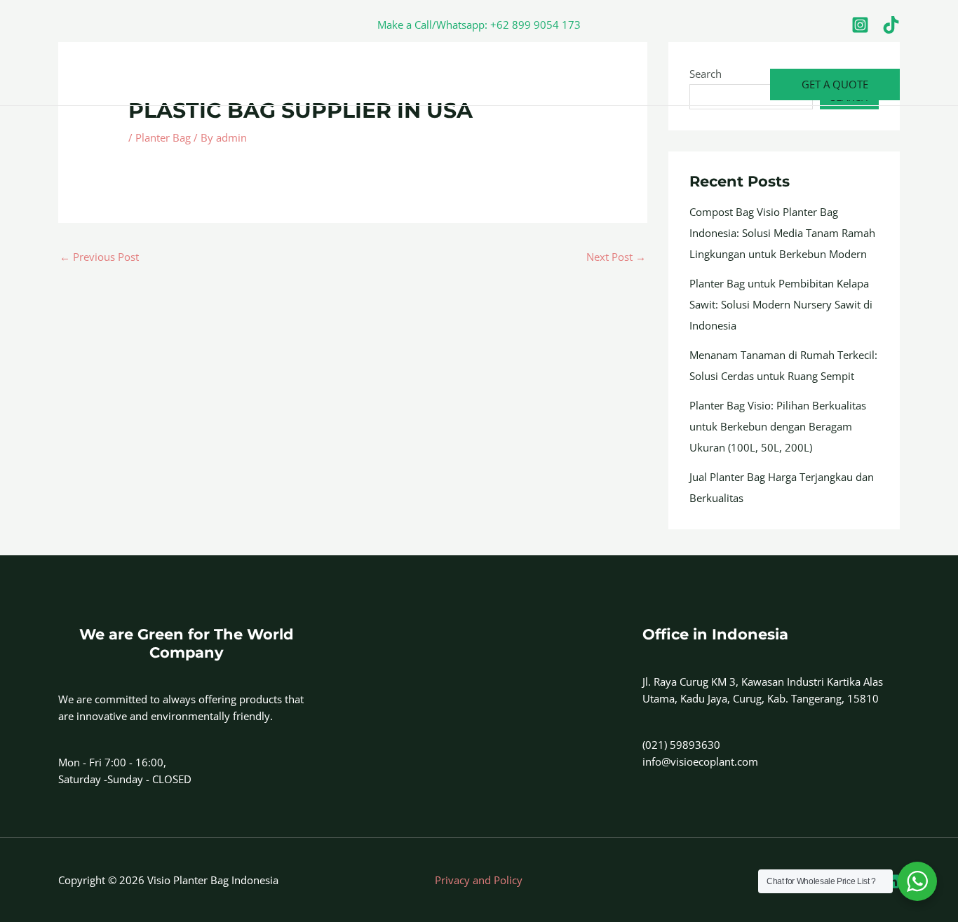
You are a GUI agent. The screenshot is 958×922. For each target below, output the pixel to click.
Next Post (616, 257)
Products (263, 84)
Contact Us (195, 84)
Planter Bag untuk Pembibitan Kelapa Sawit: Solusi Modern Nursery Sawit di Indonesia (780, 304)
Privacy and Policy (478, 880)
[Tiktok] (891, 25)
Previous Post (99, 257)
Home (83, 84)
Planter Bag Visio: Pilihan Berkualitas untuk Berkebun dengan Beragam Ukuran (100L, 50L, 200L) (777, 426)
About (133, 84)
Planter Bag (163, 137)
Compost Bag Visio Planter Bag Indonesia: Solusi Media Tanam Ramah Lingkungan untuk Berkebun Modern (782, 233)
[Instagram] (860, 25)
